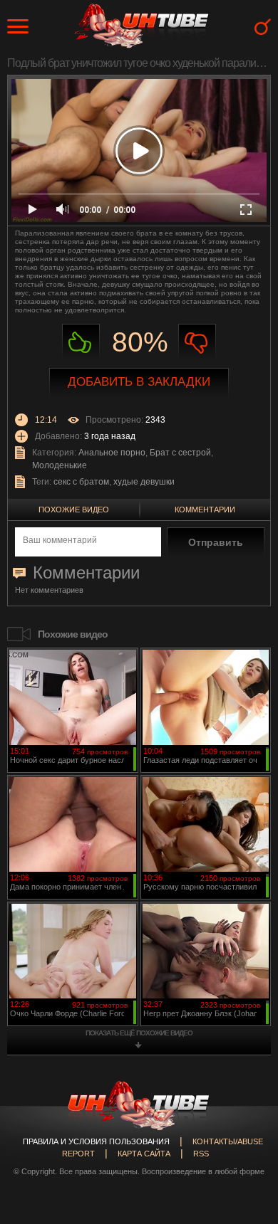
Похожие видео (73, 509)
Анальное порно (111, 453)
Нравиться (81, 343)
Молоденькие (59, 465)
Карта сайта (144, 1153)
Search (262, 27)
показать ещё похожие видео (139, 1033)
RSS (201, 1153)
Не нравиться (197, 343)
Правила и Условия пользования (96, 1141)
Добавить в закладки (139, 382)
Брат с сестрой (180, 453)
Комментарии (205, 509)
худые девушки (144, 482)
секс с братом (81, 482)
